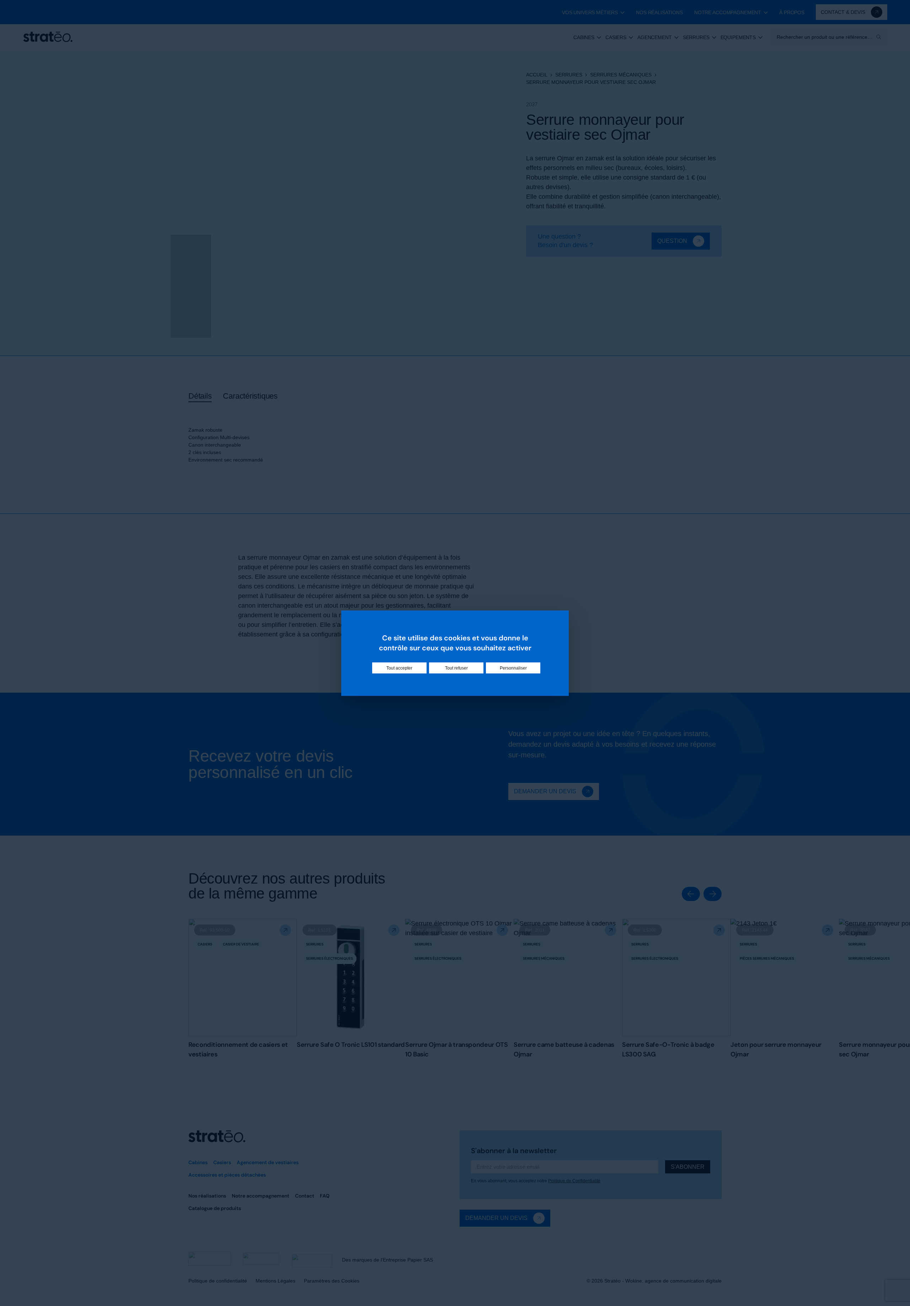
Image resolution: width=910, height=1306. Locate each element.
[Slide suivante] (712, 894)
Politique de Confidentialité (574, 1180)
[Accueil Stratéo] (48, 37)
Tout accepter (399, 667)
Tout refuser (456, 667)
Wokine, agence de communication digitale (673, 1281)
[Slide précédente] (691, 894)
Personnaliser (513, 667)
